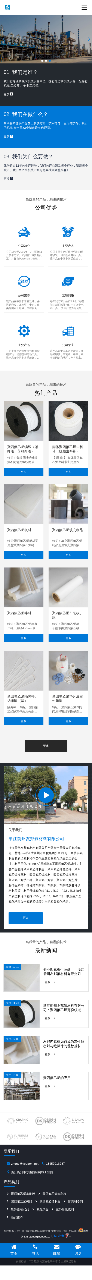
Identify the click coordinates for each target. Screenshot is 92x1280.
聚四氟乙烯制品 (50, 1201)
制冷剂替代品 (20, 1209)
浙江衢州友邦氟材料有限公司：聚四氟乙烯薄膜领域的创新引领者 (63, 1008)
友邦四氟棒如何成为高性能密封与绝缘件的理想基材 (63, 1044)
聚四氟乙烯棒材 (19, 613)
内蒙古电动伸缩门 (50, 1261)
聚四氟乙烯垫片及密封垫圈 (67, 698)
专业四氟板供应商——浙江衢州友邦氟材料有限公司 (63, 972)
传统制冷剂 (75, 1201)
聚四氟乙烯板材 (19, 530)
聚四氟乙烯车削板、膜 (67, 615)
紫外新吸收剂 (65, 1209)
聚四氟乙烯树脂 (21, 1201)
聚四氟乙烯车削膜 (23, 1193)
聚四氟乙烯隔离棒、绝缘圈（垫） (22, 698)
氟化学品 (43, 1209)
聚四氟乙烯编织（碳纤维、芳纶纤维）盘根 (22, 449)
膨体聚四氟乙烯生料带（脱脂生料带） (67, 449)
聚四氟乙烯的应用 (57, 1078)
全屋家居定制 (68, 1261)
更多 (23, 472)
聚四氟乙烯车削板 (55, 1193)
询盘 (78, 1253)
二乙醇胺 (34, 1261)
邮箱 (56, 1253)
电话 (35, 1253)
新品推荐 (17, 1217)
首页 (14, 1253)
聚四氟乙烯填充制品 (67, 530)
